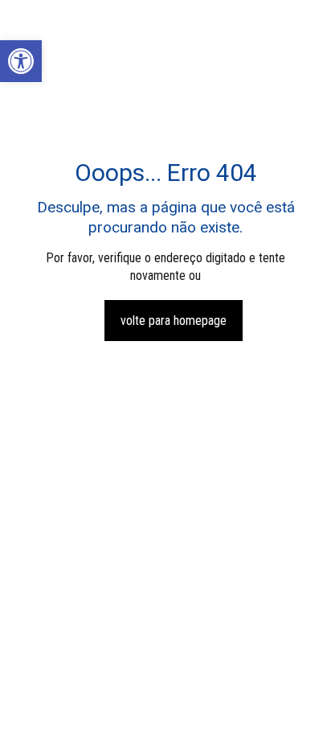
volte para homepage (174, 320)
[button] (21, 61)
